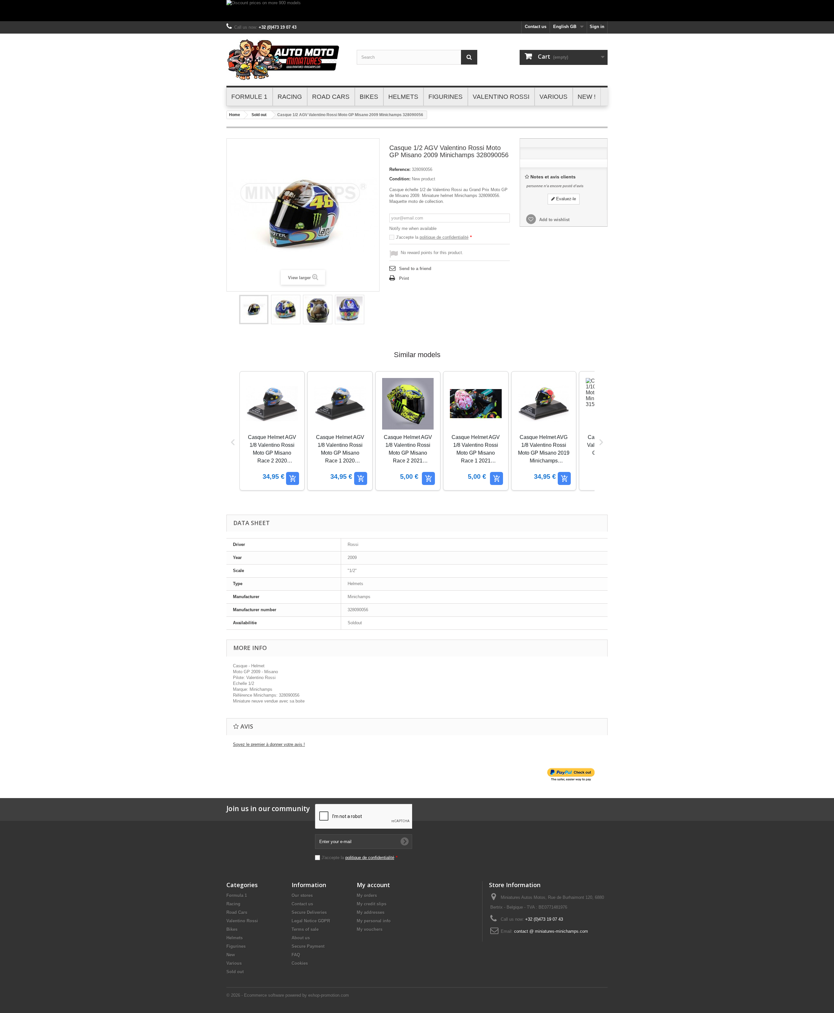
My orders (367, 895)
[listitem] (272, 431)
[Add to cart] (292, 478)
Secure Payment (308, 946)
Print (404, 278)
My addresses (370, 912)
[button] (232, 442)
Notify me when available (413, 228)
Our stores (302, 895)
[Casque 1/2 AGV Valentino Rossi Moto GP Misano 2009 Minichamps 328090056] (253, 309)
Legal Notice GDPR (311, 920)
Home (234, 115)
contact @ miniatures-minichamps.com (551, 931)
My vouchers (369, 929)
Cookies (300, 963)
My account (373, 885)
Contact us (535, 26)
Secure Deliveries (309, 912)
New (230, 954)
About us (301, 937)
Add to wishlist (553, 219)
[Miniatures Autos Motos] (286, 59)
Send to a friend (415, 268)
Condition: (399, 178)
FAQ (296, 954)
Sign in (597, 26)
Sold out (259, 115)
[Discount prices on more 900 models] (417, 10)
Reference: (399, 169)
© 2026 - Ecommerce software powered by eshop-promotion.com (287, 995)
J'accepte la (434, 237)
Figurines (236, 946)
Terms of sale (305, 929)
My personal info (374, 920)
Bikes (231, 929)
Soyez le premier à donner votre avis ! (269, 744)
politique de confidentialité (444, 237)
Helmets (234, 937)
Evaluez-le (565, 198)
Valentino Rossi (242, 920)
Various (234, 963)
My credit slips (371, 903)
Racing (233, 903)
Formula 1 (236, 895)
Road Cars (236, 912)
